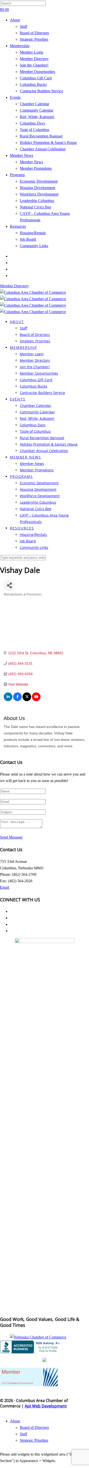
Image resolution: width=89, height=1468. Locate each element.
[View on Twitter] (26, 700)
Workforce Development (39, 194)
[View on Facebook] (17, 700)
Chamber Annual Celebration (43, 149)
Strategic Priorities (34, 39)
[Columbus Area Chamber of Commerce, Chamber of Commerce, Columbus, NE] (31, 1346)
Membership (19, 46)
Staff (23, 26)
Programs (17, 175)
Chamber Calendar (34, 104)
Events (15, 97)
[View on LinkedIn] (8, 700)
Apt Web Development (46, 1406)
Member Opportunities (37, 71)
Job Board (28, 239)
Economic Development (39, 181)
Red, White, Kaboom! (37, 117)
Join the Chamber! (34, 65)
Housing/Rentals (33, 233)
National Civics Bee (35, 207)
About (15, 20)
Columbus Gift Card (36, 78)
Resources (18, 226)
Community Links (34, 246)
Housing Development (37, 188)
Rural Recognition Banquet (41, 136)
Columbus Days (32, 123)
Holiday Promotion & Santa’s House (48, 142)
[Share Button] (9, 585)
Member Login (31, 52)
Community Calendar (36, 110)
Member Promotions (36, 168)
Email (4, 887)
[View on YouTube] (36, 700)
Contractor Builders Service (41, 91)
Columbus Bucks (33, 84)
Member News (21, 155)
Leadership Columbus (37, 200)
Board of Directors (34, 33)
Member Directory (34, 59)
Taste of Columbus (34, 130)
